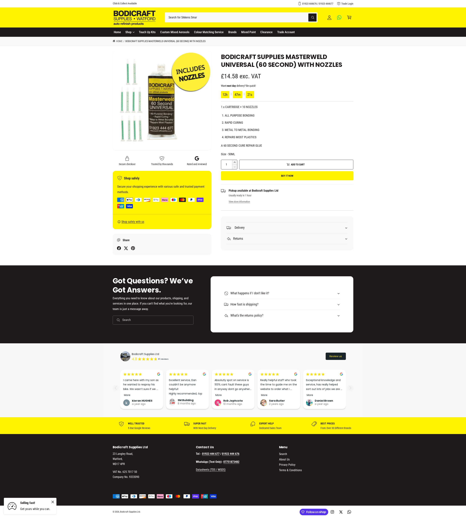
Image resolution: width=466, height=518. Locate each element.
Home (119, 41)
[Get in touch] (339, 17)
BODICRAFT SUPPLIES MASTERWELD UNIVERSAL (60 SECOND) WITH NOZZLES (165, 41)
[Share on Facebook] (118, 248)
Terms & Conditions (290, 470)
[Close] (53, 502)
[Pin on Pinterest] (133, 248)
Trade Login (347, 3)
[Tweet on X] (125, 248)
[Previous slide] (116, 388)
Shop (128, 32)
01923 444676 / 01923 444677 (317, 3)
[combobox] (241, 17)
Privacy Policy (287, 464)
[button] (349, 17)
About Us (284, 459)
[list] (233, 425)
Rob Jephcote (233, 400)
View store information (239, 201)
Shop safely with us (132, 221)
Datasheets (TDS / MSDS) (211, 469)
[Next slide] (350, 388)
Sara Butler (277, 400)
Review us (335, 356)
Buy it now (287, 175)
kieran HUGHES (142, 400)
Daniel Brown (324, 400)
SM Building (185, 400)
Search (283, 454)
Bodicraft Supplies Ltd (145, 354)
